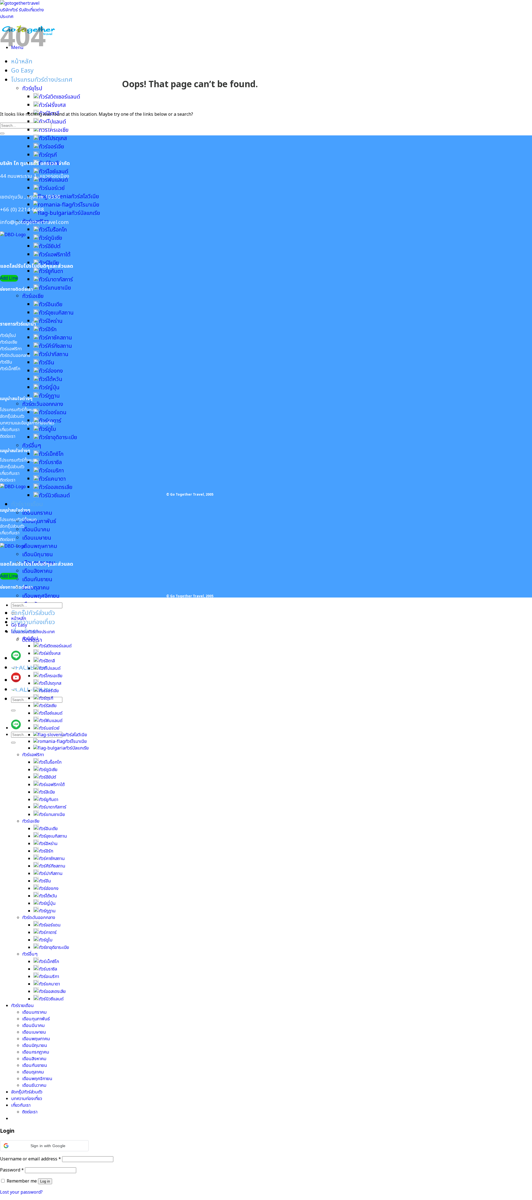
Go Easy (22, 70)
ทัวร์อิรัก (48, 329)
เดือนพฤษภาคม (39, 546)
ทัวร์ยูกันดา (51, 271)
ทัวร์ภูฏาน (49, 396)
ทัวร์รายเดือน (27, 504)
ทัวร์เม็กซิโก (51, 454)
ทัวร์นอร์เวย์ (52, 188)
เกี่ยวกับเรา (20, 1105)
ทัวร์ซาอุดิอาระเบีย (58, 437)
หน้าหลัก (21, 61)
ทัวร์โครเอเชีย (53, 130)
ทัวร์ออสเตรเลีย (55, 487)
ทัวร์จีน (46, 363)
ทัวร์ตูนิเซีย (50, 238)
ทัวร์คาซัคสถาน (55, 338)
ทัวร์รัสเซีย (48, 705)
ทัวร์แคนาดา (52, 479)
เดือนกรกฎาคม (35, 1052)
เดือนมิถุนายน (37, 554)
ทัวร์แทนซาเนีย (55, 288)
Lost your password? (21, 1192)
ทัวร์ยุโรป (32, 88)
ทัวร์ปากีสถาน (53, 354)
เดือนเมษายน (36, 538)
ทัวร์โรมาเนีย (85, 205)
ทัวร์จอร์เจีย (51, 147)
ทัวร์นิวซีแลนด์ (54, 495)
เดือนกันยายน (37, 579)
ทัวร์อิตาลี (47, 661)
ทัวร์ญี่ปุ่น (49, 387)
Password (12, 1170)
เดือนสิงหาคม (37, 571)
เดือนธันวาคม (34, 1085)
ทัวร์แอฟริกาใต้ (54, 255)
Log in (45, 1181)
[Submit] (13, 710)
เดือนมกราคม (37, 513)
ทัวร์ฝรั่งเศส (52, 105)
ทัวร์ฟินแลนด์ (50, 720)
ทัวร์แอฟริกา (33, 754)
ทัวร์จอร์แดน (52, 412)
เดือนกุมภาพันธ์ (39, 521)
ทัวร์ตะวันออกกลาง (42, 404)
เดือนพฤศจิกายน (41, 596)
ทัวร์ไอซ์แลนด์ (53, 172)
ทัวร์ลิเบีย (47, 792)
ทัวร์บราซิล (50, 462)
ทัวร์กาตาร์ (48, 932)
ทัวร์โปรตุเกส (53, 138)
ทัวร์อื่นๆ (31, 446)
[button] (44, 1145)
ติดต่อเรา (29, 1112)
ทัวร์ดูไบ (47, 429)
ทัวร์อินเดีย (50, 304)
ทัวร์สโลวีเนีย (85, 196)
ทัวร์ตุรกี (48, 155)
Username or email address (30, 1159)
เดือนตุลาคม (35, 588)
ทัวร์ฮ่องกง (51, 371)
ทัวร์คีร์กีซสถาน (55, 346)
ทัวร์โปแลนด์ (49, 668)
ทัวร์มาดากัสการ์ (56, 279)
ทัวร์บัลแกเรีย (85, 213)
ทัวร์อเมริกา (51, 471)
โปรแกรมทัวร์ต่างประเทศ (41, 79)
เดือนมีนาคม (36, 530)
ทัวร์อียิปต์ (49, 246)
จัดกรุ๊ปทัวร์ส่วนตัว (33, 613)
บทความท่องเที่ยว (33, 622)
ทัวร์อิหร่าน (51, 321)
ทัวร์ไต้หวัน (50, 379)
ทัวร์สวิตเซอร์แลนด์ (59, 97)
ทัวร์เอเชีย (33, 296)
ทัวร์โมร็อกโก (53, 230)
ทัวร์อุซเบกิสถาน (56, 313)
